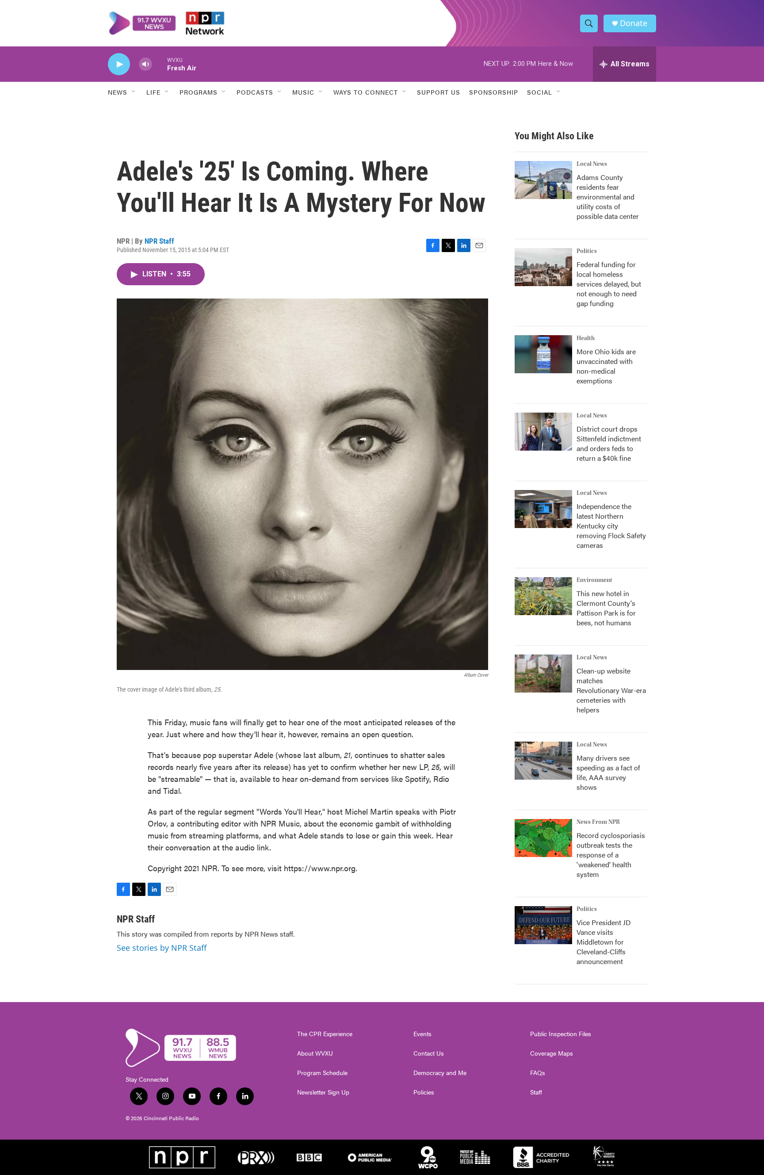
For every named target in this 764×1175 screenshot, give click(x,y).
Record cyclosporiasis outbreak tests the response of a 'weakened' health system (611, 854)
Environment (594, 580)
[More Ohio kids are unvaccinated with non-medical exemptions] (543, 354)
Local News (592, 164)
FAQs (537, 1072)
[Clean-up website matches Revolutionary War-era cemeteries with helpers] (543, 673)
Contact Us (428, 1053)
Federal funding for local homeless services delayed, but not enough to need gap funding (609, 283)
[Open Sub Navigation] (134, 92)
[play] (119, 64)
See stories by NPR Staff (161, 947)
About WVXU (315, 1053)
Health (586, 338)
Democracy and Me (439, 1072)
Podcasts (255, 92)
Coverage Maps (551, 1053)
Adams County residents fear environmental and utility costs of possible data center (608, 196)
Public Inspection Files (560, 1033)
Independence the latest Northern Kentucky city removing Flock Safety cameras (611, 525)
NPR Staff (159, 241)
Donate (633, 23)
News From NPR (598, 822)
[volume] (145, 64)
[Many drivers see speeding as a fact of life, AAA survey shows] (543, 761)
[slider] (159, 64)
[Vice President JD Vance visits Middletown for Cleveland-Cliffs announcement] (543, 925)
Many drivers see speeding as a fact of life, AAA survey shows (608, 772)
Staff (536, 1092)
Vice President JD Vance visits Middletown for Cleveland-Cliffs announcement (604, 941)
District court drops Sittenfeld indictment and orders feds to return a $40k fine (609, 443)
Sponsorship (493, 92)
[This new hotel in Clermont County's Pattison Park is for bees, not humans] (543, 596)
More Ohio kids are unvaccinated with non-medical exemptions (606, 366)
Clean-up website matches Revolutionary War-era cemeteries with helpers (611, 690)
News (117, 92)
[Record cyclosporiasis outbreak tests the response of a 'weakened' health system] (543, 838)
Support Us (438, 92)
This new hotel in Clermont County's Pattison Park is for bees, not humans (606, 608)
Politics (587, 251)
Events (422, 1033)
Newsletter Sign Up (323, 1092)
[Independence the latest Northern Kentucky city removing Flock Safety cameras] (543, 509)
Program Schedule (322, 1072)
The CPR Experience (324, 1033)
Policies (423, 1092)
